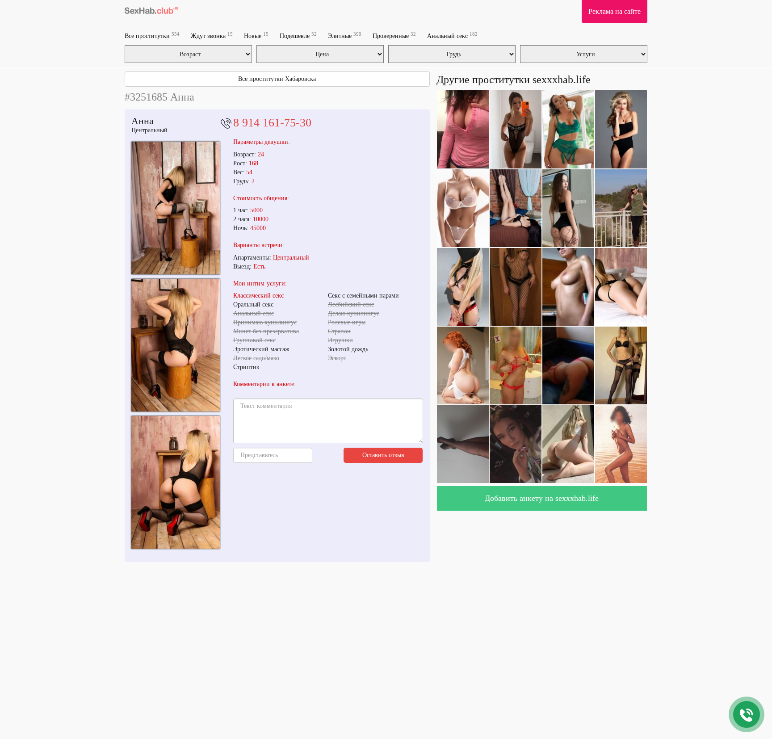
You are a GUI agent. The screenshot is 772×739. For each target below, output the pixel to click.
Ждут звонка (212, 35)
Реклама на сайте (614, 11)
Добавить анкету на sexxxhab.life (542, 498)
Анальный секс (452, 35)
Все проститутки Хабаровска (277, 79)
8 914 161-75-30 (272, 122)
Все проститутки (152, 35)
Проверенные (394, 35)
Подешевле (298, 35)
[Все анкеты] (151, 11)
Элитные (344, 35)
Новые (256, 35)
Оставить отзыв (383, 455)
